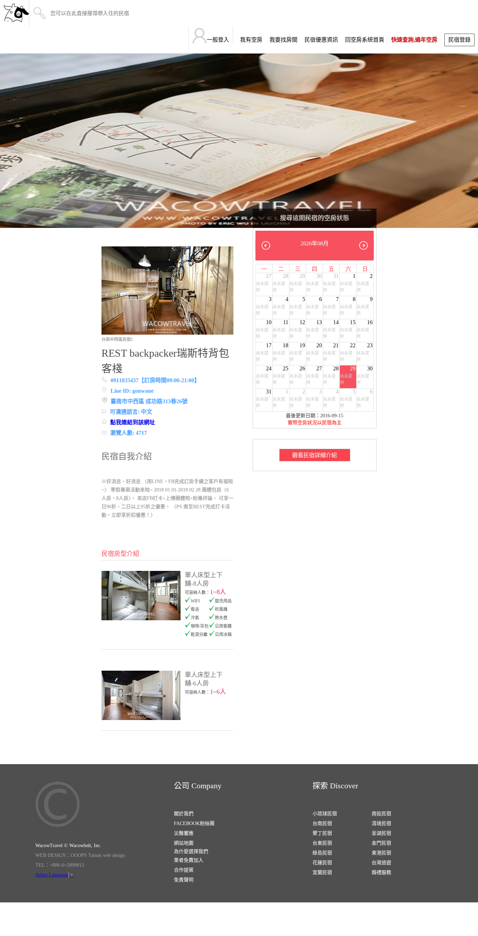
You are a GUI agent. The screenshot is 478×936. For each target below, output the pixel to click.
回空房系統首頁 (364, 40)
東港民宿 (381, 852)
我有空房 (251, 40)
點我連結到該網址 (132, 422)
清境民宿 (381, 823)
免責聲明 (184, 879)
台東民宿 (322, 843)
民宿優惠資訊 (321, 40)
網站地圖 (184, 843)
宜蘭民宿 (322, 872)
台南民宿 (322, 823)
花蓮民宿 (322, 862)
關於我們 (184, 813)
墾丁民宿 (322, 833)
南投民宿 (381, 813)
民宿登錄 (459, 40)
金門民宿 (381, 843)
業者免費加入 (188, 860)
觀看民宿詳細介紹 (314, 455)
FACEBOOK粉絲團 (194, 823)
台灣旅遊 (381, 862)
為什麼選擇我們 (191, 851)
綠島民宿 (322, 852)
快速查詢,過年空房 (414, 40)
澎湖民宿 (381, 833)
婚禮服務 (381, 872)
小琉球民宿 (324, 813)
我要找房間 (283, 40)
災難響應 (184, 833)
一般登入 (218, 40)
